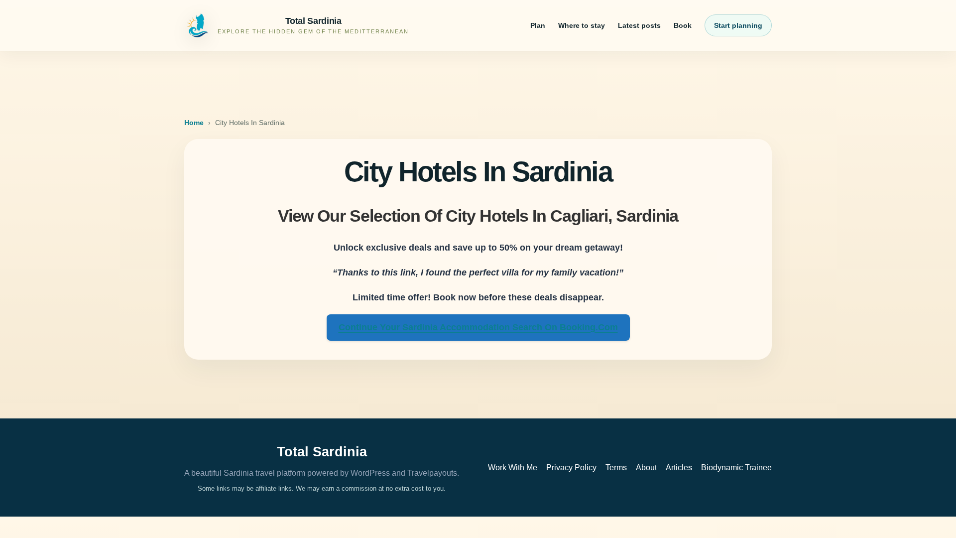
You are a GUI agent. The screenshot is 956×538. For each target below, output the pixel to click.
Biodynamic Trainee (736, 467)
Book (683, 25)
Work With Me (512, 467)
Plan (537, 25)
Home (194, 123)
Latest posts (639, 25)
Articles (679, 467)
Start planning (738, 25)
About (646, 467)
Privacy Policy (571, 467)
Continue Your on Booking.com (478, 327)
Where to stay (581, 25)
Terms (616, 467)
